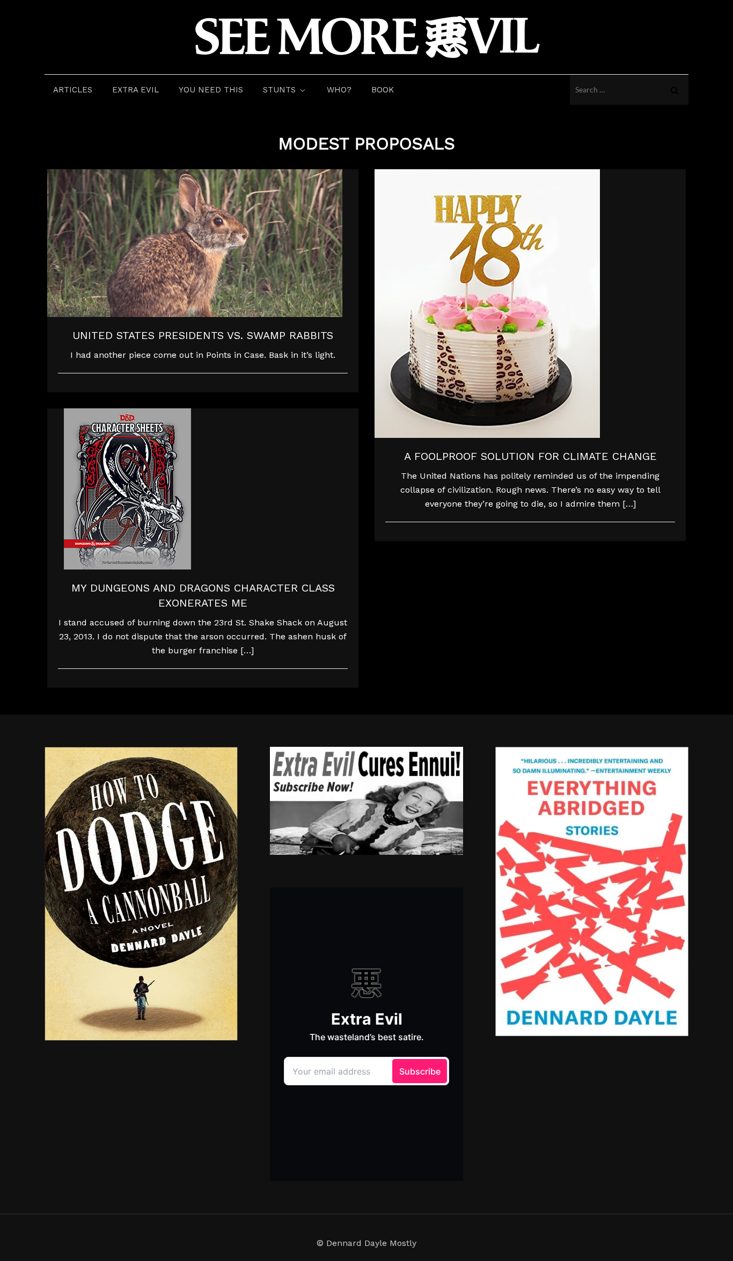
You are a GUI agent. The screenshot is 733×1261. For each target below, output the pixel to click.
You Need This (211, 90)
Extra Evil (135, 90)
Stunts (279, 90)
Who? (339, 90)
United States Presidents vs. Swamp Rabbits (202, 335)
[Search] (674, 90)
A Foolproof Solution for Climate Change (530, 456)
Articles (72, 90)
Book (382, 90)
